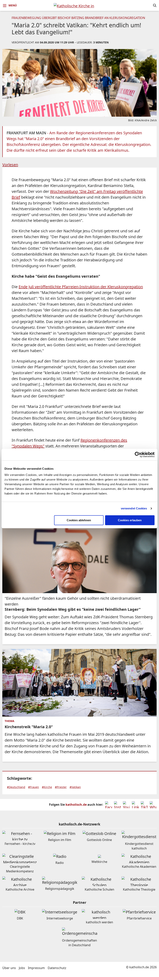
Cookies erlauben (130, 520)
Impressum (36, 968)
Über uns (9, 968)
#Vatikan (75, 787)
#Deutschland (16, 787)
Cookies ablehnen (79, 520)
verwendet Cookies (134, 508)
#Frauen (33, 787)
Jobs (22, 968)
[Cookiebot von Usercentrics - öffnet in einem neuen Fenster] (138, 454)
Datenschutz (57, 968)
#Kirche (47, 787)
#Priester (61, 787)
